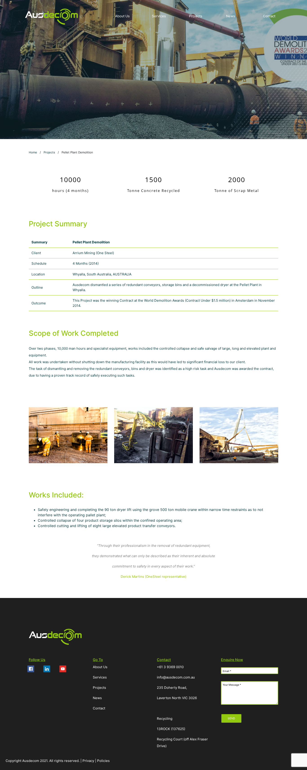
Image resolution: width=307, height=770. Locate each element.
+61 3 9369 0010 (170, 667)
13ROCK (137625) (171, 729)
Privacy (88, 761)
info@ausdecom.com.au (176, 677)
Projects (49, 152)
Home (33, 152)
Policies (103, 761)
